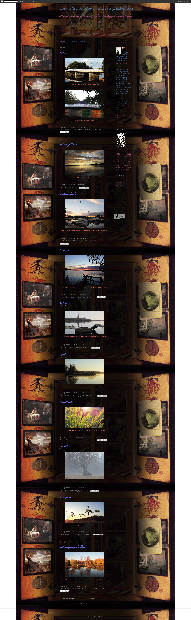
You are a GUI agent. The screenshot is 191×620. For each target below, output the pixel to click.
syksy (80, 348)
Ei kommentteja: (81, 127)
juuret (64, 446)
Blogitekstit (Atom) (86, 604)
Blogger (100, 616)
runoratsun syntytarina (77, 41)
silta (63, 52)
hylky (63, 303)
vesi (100, 129)
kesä (80, 129)
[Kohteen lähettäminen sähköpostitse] (61, 132)
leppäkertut (67, 402)
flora (74, 440)
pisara (129, 167)
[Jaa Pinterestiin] (68, 132)
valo (96, 129)
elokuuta (118, 185)
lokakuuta (119, 179)
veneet (95, 241)
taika (72, 188)
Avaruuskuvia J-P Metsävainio (121, 122)
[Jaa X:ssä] (65, 132)
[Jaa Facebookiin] (66, 132)
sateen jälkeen (68, 144)
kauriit (64, 250)
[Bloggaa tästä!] (63, 132)
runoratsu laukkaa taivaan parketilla (96, 9)
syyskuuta (119, 182)
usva (84, 348)
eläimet (122, 169)
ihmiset (75, 241)
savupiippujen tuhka (72, 547)
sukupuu (65, 497)
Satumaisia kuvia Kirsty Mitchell (123, 117)
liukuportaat (68, 194)
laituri (90, 241)
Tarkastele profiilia (122, 63)
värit (103, 129)
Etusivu (62, 41)
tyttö (63, 354)
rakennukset (87, 129)
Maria (126, 48)
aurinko (69, 129)
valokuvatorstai (121, 167)
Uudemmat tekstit (67, 599)
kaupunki (76, 129)
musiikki (127, 169)
